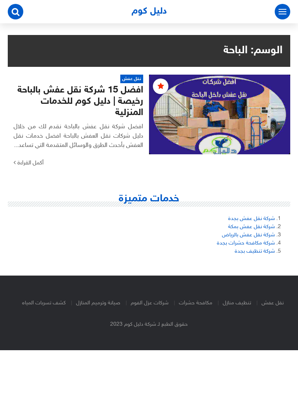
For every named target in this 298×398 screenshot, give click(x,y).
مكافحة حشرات (195, 303)
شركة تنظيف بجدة (255, 251)
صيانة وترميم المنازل (98, 303)
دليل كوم (149, 11)
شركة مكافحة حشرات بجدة (246, 243)
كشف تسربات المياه (44, 303)
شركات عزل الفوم (149, 303)
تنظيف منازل (237, 303)
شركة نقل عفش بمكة (251, 226)
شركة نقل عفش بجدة (251, 218)
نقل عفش (273, 303)
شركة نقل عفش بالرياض (248, 235)
